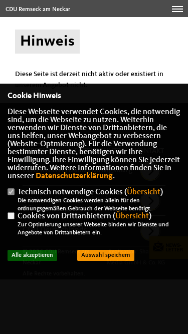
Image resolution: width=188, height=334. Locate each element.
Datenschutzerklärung (74, 176)
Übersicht (143, 192)
